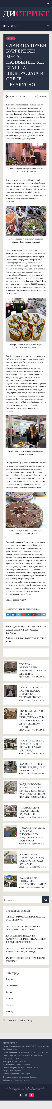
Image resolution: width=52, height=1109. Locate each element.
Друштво (9, 979)
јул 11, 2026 (25, 753)
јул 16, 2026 (25, 730)
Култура (9, 992)
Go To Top (31, 1095)
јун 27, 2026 (26, 817)
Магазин (11, 38)
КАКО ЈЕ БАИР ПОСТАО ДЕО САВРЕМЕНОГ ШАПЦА (32, 881)
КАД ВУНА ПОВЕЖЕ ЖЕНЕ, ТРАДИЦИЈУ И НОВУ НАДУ (32, 767)
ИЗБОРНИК (11, 26)
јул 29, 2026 (25, 677)
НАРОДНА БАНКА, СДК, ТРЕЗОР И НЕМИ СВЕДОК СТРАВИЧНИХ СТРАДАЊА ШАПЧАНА (26, 629)
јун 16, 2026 (26, 867)
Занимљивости (12, 985)
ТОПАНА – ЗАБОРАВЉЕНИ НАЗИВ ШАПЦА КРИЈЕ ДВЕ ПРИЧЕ (32, 668)
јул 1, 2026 (25, 797)
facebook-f (21, 1095)
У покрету (10, 1005)
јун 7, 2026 (25, 887)
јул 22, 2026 (25, 700)
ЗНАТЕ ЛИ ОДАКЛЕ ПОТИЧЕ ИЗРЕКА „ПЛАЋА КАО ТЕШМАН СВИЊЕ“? (31, 692)
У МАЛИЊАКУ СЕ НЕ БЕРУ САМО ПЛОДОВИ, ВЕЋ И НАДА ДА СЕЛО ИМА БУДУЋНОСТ (32, 834)
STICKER (36, 1089)
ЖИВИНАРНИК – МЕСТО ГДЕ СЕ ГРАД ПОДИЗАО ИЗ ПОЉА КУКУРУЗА (31, 859)
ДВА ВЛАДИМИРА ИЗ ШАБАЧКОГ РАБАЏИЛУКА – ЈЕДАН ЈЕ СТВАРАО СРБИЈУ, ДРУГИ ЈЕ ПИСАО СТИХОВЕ (32, 718)
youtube (26, 1095)
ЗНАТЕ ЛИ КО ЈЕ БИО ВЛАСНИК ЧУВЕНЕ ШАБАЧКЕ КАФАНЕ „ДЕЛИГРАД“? (31, 745)
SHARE (42, 96)
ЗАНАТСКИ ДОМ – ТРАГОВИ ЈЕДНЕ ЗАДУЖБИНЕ (30, 811)
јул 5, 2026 (25, 773)
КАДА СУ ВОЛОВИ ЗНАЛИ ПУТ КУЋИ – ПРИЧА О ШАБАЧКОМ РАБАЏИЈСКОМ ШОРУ (32, 789)
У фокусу (9, 1011)
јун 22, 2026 (26, 844)
